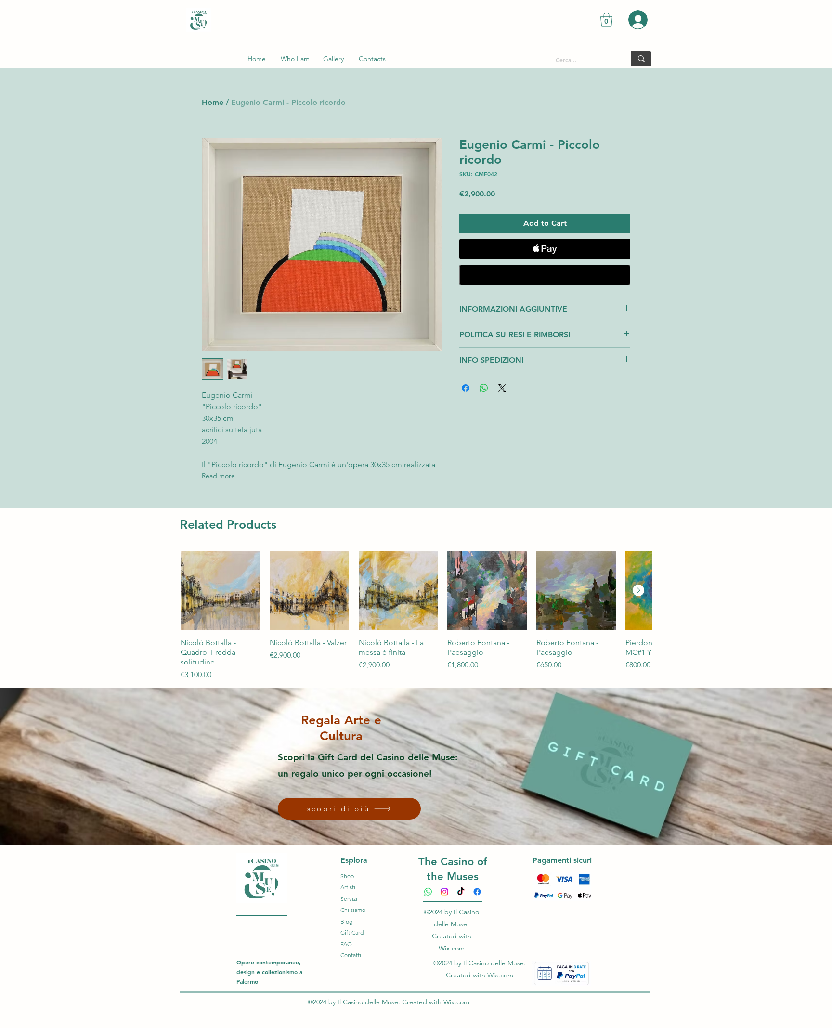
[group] (416, 615)
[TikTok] (461, 892)
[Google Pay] (544, 275)
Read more (218, 475)
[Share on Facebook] (465, 388)
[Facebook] (477, 892)
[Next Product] (638, 590)
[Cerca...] (641, 58)
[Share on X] (502, 388)
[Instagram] (444, 892)
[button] (606, 20)
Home (212, 102)
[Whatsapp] (428, 892)
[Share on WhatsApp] (484, 388)
